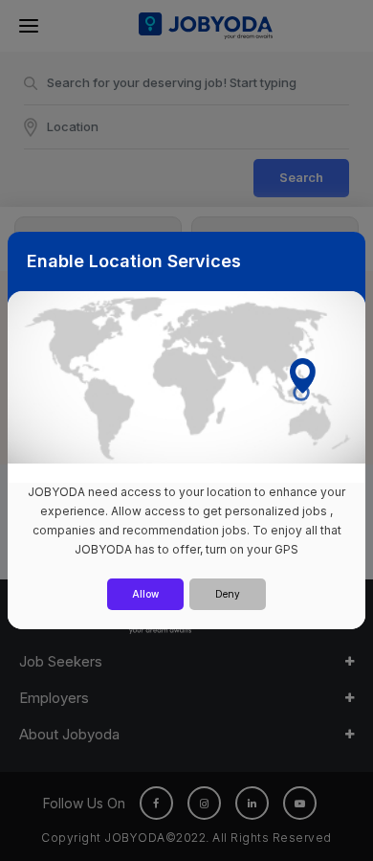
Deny (227, 594)
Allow (145, 594)
